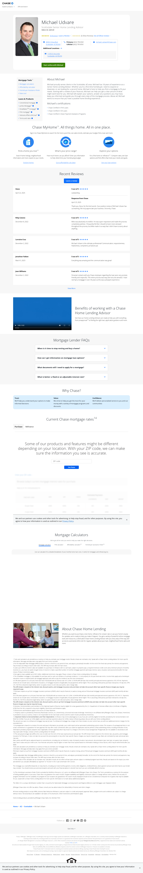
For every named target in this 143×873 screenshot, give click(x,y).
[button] (140, 868)
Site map (68, 854)
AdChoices (97, 854)
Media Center (56, 854)
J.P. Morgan (37, 854)
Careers (63, 854)
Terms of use (84, 854)
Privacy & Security (75, 854)
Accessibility (91, 854)
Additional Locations (51, 48)
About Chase (30, 854)
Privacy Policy (29, 869)
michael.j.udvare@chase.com (106, 42)
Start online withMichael (53, 65)
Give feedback (105, 854)
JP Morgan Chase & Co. (46, 854)
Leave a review (71, 181)
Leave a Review (64, 36)
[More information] (37, 102)
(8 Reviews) (54, 36)
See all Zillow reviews (101, 36)
